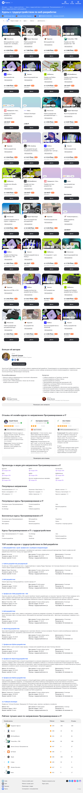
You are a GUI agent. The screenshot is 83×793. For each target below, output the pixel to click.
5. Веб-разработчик (8, 611)
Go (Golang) (5, 508)
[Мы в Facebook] (70, 781)
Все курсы (4, 7)
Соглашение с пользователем (30, 788)
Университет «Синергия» (13, 692)
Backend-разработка (61, 506)
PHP (3, 536)
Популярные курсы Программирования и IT (13, 504)
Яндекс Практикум (11, 570)
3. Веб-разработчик (8, 579)
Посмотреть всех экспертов (41, 404)
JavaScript (4, 506)
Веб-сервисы (5, 523)
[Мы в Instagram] (75, 781)
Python (30, 506)
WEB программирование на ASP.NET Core (69, 429)
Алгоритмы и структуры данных (64, 523)
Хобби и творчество (34, 494)
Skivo (7, 706)
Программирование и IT (8, 489)
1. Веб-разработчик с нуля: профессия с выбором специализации (24, 548)
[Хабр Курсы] (6, 2)
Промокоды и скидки (27, 786)
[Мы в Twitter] (67, 781)
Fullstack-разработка (34, 508)
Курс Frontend (37, 429)
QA (56, 508)
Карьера (7, 786)
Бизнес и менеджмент (8, 491)
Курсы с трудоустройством (17, 7)
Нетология (9, 554)
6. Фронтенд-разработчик (10, 628)
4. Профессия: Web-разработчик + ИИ (15, 593)
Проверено (46, 16)
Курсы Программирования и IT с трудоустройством (13, 533)
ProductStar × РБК (11, 602)
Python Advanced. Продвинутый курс (15, 429)
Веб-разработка (33, 519)
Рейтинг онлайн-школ (27, 783)
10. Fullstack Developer (9, 702)
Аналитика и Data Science (35, 489)
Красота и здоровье (61, 494)
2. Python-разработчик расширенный (14, 563)
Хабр (6, 781)
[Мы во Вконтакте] (72, 781)
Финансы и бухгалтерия (62, 491)
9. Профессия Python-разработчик (14, 678)
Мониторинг (32, 521)
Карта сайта (45, 783)
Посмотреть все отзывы (41, 458)
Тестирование (5, 521)
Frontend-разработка (34, 504)
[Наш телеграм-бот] (80, 781)
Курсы (6, 788)
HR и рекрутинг (6, 494)
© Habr (79, 789)
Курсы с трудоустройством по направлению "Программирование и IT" (44, 7)
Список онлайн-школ (27, 781)
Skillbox (8, 619)
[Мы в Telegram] (77, 781)
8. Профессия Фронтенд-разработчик (15, 659)
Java (57, 504)
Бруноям (8, 584)
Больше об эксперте (19, 364)
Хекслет (8, 635)
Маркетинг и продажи (34, 491)
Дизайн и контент (60, 489)
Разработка (59, 519)
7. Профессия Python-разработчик (14, 644)
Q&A (6, 783)
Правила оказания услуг (48, 781)
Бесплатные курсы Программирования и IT (13, 519)
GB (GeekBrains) (10, 668)
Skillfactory (9, 649)
